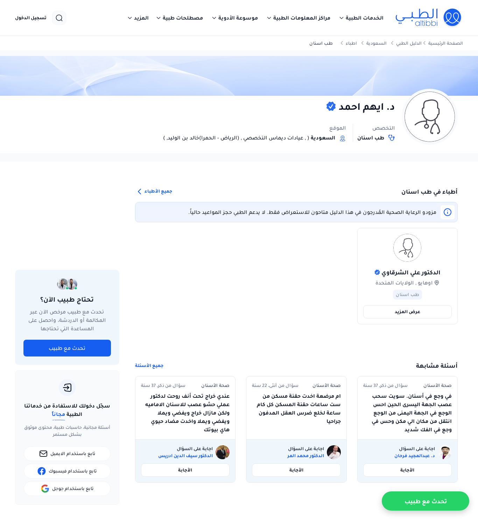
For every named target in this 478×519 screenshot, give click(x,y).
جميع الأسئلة (149, 365)
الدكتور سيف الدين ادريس (185, 455)
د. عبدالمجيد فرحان (414, 455)
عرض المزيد (407, 311)
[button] (361, 18)
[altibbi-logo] (429, 18)
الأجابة (407, 470)
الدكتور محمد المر (305, 455)
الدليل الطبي (409, 43)
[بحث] (59, 18)
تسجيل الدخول (31, 17)
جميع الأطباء (157, 191)
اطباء (351, 43)
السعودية (376, 43)
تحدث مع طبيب (67, 348)
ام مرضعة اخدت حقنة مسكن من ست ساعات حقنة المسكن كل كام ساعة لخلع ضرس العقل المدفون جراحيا (298, 408)
